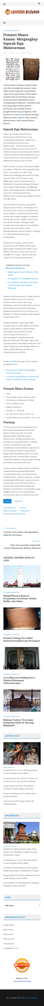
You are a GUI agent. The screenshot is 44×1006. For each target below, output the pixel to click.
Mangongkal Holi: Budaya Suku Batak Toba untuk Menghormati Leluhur (21, 876)
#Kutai (22, 508)
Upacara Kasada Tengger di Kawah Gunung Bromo (18, 802)
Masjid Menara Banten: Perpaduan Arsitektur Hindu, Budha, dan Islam (20, 598)
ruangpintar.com (10, 948)
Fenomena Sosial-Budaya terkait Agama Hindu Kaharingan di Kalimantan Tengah (20, 869)
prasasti (17, 114)
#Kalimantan (9, 508)
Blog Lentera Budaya (29, 998)
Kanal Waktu (8, 925)
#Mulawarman (10, 511)
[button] (4, 4)
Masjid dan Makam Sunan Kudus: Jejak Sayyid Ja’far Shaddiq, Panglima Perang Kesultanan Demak (20, 852)
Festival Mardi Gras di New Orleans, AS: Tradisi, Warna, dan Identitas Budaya (20, 779)
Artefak (12, 361)
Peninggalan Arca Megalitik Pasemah (23, 278)
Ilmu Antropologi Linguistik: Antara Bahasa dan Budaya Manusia (22, 546)
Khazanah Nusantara (11, 30)
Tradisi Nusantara (9, 767)
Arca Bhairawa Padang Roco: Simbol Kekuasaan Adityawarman (19, 680)
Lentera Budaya (25, 53)
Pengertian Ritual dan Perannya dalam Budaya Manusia (20, 794)
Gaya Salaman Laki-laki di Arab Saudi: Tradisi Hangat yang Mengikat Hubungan (23, 285)
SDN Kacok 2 (8, 939)
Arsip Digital (8, 943)
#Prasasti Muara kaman (14, 514)
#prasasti (25, 511)
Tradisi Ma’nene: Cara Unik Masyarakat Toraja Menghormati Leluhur (20, 771)
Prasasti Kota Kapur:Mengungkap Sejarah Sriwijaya (20, 533)
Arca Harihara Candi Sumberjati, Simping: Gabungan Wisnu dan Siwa (21, 884)
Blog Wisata (8, 929)
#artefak (18, 501)
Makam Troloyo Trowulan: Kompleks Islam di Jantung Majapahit (18, 722)
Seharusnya (8, 934)
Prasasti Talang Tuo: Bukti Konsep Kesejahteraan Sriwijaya (21, 639)
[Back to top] (37, 999)
